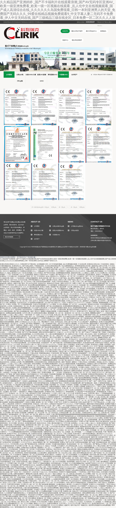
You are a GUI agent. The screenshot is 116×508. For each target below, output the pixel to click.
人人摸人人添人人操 (58, 393)
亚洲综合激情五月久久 (33, 407)
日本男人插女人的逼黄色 (66, 344)
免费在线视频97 (19, 474)
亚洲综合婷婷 (100, 491)
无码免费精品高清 (37, 357)
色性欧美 (24, 289)
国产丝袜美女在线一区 (74, 318)
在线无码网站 (59, 495)
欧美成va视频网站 (76, 390)
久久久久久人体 (45, 355)
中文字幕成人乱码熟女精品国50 (67, 421)
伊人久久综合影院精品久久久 (92, 435)
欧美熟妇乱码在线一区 (79, 498)
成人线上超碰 (4, 472)
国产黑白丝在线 (49, 273)
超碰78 (66, 505)
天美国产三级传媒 (91, 302)
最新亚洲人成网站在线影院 (73, 371)
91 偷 (76, 320)
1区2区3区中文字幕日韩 (33, 458)
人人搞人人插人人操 (43, 371)
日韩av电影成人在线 (10, 498)
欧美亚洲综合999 (98, 503)
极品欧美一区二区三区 (88, 358)
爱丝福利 (86, 371)
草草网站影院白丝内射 (82, 266)
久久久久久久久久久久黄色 (93, 418)
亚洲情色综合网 (109, 280)
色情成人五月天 (102, 362)
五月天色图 (13, 423)
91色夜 (81, 334)
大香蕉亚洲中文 (87, 413)
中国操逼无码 (39, 266)
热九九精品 (31, 491)
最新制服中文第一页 (84, 411)
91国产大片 (58, 402)
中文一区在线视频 (36, 428)
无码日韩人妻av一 (94, 393)
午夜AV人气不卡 (35, 290)
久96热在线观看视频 (24, 334)
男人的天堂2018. (77, 441)
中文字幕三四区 (101, 493)
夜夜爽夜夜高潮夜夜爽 (66, 381)
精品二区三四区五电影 (104, 369)
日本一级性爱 (88, 397)
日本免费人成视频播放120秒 (66, 411)
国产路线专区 (4, 281)
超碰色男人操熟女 (6, 283)
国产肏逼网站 (25, 386)
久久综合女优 (81, 348)
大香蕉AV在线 (95, 458)
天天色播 (13, 372)
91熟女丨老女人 (104, 468)
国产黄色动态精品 (38, 351)
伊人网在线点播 (37, 292)
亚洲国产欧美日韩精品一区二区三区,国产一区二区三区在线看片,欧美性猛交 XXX (38, 420)
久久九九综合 (108, 435)
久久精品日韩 (4, 278)
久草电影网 (79, 397)
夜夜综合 (4, 449)
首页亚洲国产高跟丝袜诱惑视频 (54, 435)
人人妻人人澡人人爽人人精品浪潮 (18, 364)
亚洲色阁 (98, 390)
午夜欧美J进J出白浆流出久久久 (10, 388)
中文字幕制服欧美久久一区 (13, 503)
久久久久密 (70, 393)
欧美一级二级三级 (31, 414)
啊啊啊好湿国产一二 (97, 313)
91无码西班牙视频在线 (35, 302)
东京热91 (37, 339)
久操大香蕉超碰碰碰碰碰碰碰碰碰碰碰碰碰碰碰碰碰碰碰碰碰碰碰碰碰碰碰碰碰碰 (79, 414)
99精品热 (46, 358)
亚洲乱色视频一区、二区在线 (52, 372)
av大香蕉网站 (105, 441)
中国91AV (12, 336)
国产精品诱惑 (56, 357)
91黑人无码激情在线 (34, 475)
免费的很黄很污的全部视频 (51, 456)
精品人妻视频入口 (35, 462)
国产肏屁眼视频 (35, 327)
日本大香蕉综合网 (91, 460)
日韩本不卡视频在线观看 (67, 472)
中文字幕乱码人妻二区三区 (24, 500)
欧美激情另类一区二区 (106, 437)
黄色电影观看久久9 (91, 428)
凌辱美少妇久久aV (77, 299)
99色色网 (15, 274)
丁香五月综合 (82, 362)
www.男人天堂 (66, 453)
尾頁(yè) (82, 207)
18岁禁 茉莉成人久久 (48, 318)
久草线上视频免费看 (7, 458)
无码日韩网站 (36, 364)
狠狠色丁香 (26, 390)
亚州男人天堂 (54, 500)
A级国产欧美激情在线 (14, 488)
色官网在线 (19, 453)
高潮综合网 (101, 299)
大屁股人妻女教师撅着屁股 (21, 308)
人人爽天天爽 (43, 297)
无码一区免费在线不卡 (101, 334)
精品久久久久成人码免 (66, 269)
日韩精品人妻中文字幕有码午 (97, 364)
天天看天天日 (109, 276)
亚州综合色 (59, 322)
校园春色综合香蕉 (24, 329)
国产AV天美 (70, 442)
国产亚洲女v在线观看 (19, 413)
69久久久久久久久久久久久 (61, 496)
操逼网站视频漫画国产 (16, 402)
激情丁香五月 (35, 311)
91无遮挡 (108, 289)
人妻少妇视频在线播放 (69, 475)
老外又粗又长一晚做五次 (79, 505)
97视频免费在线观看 (97, 357)
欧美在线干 (77, 434)
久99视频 (22, 456)
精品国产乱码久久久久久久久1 (54, 428)
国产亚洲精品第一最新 (89, 383)
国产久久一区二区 (90, 299)
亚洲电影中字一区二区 (91, 388)
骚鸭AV (74, 362)
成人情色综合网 (63, 407)
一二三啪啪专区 (56, 447)
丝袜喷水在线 (31, 439)
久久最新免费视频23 (19, 495)
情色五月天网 (43, 301)
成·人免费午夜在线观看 (44, 437)
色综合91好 (95, 451)
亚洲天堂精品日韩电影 (22, 357)
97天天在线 (91, 327)
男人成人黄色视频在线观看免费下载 (95, 283)
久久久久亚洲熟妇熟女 (49, 409)
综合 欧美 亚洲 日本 (16, 437)
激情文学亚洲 (64, 488)
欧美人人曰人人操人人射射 (12, 482)
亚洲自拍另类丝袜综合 (96, 374)
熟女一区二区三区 (91, 495)
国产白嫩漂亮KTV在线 (103, 339)
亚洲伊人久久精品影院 (96, 484)
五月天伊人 (63, 503)
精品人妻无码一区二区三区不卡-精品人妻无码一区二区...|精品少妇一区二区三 (44, 336)
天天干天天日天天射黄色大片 (105, 447)
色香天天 (71, 395)
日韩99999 (64, 481)
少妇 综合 (17, 355)
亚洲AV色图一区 (47, 339)
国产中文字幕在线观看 (30, 332)
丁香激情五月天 (82, 468)
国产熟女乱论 (82, 297)
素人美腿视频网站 (92, 465)
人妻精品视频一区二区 (33, 409)
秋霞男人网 (67, 491)
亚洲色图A (92, 362)
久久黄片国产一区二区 (49, 407)
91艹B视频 (65, 337)
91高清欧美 (100, 289)
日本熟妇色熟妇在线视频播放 (67, 418)
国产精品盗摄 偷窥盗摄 (47, 484)
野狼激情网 (70, 392)
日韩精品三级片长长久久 (72, 355)
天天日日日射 (22, 280)
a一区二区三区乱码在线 (87, 369)
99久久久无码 (75, 488)
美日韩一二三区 (59, 268)
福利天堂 (94, 437)
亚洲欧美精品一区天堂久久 (9, 323)
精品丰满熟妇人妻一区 (40, 442)
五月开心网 (26, 313)
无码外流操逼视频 (30, 453)
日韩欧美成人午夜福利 (16, 297)
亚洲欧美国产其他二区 (91, 315)
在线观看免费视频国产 (97, 285)
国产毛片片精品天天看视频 (67, 323)
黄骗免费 (48, 430)
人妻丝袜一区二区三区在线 (98, 268)
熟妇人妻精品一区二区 (60, 474)
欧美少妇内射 (43, 278)
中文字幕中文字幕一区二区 (24, 446)
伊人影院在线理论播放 (39, 313)
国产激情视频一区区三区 (71, 374)
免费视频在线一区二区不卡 (52, 434)
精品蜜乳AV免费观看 (43, 465)
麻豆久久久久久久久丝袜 (67, 467)
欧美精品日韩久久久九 (27, 406)
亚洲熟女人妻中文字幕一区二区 (58, 294)
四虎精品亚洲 (105, 309)
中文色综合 (41, 276)
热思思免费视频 (104, 481)
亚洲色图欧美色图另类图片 (73, 343)
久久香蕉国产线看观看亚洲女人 (15, 493)
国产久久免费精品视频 (43, 491)
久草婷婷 (33, 502)
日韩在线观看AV (45, 496)
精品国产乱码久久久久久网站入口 (32, 451)
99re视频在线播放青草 (50, 364)
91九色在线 (8, 385)
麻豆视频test (65, 292)
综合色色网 (26, 292)
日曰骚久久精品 (83, 367)
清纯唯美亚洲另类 (54, 362)
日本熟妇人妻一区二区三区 (81, 372)
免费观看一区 (32, 413)
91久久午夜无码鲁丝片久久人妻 (83, 350)
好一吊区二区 (13, 411)
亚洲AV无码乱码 (102, 423)
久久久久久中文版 (47, 315)
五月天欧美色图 (105, 451)
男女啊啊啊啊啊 (27, 362)
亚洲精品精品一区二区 (21, 306)
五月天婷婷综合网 (97, 287)
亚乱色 (98, 327)
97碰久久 (60, 332)
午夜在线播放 (39, 441)
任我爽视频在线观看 (63, 273)
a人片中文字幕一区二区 (72, 332)
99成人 (48, 365)
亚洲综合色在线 (36, 434)
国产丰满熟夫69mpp (25, 416)
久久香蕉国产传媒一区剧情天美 (49, 507)
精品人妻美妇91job (14, 273)
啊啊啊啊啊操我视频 (10, 475)
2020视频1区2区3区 (87, 385)
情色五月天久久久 (98, 372)
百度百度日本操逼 (13, 484)
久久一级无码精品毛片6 (18, 507)
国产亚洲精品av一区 (14, 390)
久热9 (64, 302)
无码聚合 (74, 329)
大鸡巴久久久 (95, 367)
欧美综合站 (110, 430)
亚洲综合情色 (16, 428)
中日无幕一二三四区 (25, 463)
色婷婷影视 (111, 386)
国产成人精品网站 (15, 418)
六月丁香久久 (107, 278)
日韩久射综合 (103, 353)
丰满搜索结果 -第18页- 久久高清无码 (65, 369)
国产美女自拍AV (76, 292)
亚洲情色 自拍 (49, 392)
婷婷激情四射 (53, 346)
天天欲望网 (109, 463)
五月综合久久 (73, 339)
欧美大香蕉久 (49, 454)
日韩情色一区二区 (66, 500)
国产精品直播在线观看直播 (51, 327)
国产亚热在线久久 (10, 399)
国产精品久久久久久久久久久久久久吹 (84, 337)
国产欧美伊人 (55, 341)
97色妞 (65, 463)
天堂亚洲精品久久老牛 (73, 435)
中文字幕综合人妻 (13, 502)
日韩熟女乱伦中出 (31, 269)
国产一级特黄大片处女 (49, 280)
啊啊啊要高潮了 (15, 381)
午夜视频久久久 (89, 395)
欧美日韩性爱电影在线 (41, 383)
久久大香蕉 (85, 313)
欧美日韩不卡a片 (98, 426)
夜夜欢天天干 (90, 386)
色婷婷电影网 (54, 442)
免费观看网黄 (36, 369)
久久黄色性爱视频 (10, 353)
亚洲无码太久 (16, 266)
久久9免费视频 (83, 454)
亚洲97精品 (85, 430)
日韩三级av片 (102, 482)
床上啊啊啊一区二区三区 (25, 486)
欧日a (70, 308)
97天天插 (67, 423)
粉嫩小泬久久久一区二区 (48, 348)
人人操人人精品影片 (105, 488)
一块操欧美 (110, 365)
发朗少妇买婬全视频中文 (47, 332)
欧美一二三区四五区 (17, 278)
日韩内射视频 (96, 406)
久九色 (9, 341)
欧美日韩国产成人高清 (91, 441)
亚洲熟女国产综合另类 (10, 406)
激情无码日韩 (75, 273)
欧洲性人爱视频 (79, 386)
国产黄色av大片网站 (100, 444)
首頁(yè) (95, 74)
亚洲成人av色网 (15, 362)
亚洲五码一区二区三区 (72, 313)
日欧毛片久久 (86, 503)
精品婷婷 (18, 309)
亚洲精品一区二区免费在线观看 (94, 292)
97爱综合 (92, 297)
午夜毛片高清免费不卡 (40, 304)
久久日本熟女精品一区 (39, 334)
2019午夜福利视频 (55, 264)
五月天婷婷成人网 (24, 434)
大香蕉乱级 (81, 274)
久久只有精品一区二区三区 (13, 320)
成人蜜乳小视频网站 (75, 278)
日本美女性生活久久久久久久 (99, 290)
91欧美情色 (105, 264)
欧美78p (3, 390)
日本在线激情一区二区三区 (81, 336)
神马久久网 (25, 502)
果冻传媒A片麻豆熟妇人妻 (23, 299)
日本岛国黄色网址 (106, 304)
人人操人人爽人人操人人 (87, 423)
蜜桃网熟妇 (94, 322)
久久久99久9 (74, 294)
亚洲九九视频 (30, 402)
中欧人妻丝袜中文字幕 (33, 393)
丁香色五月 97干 (8, 309)
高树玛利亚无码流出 (96, 477)
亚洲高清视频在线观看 (83, 379)
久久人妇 (49, 482)
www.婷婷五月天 (16, 287)
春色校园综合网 (97, 280)
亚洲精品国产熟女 (56, 383)
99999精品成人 (56, 463)
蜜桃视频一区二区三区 (56, 313)
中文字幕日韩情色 (51, 351)
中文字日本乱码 (42, 337)
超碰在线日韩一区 (54, 453)
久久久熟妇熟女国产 (51, 486)
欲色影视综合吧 (30, 423)
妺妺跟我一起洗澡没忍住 (18, 302)
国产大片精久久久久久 (68, 365)
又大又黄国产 (82, 486)
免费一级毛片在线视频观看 (12, 479)
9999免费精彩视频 (67, 397)
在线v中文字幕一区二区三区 (85, 462)
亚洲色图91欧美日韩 (28, 367)
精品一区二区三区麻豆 (89, 360)
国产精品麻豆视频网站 (78, 327)
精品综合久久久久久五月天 (76, 271)
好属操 (5, 411)
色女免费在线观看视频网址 (37, 285)
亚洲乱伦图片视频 (13, 290)
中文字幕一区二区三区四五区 (48, 413)
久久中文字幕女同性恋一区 (63, 425)
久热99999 (20, 430)
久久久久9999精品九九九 (43, 379)
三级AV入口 (84, 294)
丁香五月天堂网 (52, 467)
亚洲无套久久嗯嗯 (97, 344)
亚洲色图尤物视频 (55, 374)
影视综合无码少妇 (93, 264)
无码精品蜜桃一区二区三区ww (20, 281)
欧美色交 (73, 486)
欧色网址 (74, 423)
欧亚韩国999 (110, 456)
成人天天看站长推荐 (17, 409)
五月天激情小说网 (31, 295)
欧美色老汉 (110, 350)
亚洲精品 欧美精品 (100, 449)
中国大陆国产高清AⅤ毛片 (81, 451)
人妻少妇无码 (47, 369)
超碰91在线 (8, 425)
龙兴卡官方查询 (8, 327)
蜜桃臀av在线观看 (12, 456)
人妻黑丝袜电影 (82, 467)
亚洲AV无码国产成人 (107, 388)
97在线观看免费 (26, 304)
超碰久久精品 (28, 325)
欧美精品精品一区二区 (62, 441)
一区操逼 (108, 400)
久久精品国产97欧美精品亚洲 (85, 392)
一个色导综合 (81, 472)
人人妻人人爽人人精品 (15, 315)
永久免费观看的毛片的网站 (34, 430)
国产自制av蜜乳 (27, 266)
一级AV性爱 (28, 315)
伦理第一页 (16, 304)
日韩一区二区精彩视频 (17, 477)
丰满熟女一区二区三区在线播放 (66, 454)
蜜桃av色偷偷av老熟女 (85, 449)
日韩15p (38, 376)
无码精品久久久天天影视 (55, 489)
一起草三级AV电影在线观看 (47, 295)
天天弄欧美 (31, 468)
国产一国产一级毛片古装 (97, 381)
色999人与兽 (66, 350)
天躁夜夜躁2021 (99, 456)
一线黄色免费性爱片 (22, 327)
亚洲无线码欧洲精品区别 (85, 416)
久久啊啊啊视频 (98, 411)
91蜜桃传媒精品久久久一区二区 (44, 309)
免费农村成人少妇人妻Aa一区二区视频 (57, 432)
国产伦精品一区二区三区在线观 (95, 281)
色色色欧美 (19, 350)
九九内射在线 (13, 449)
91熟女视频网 (79, 495)
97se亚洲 (108, 378)
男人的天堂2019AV (27, 441)
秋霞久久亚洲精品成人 (67, 468)
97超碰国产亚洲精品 (106, 486)
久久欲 (54, 355)
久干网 (21, 407)
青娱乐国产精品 (94, 311)
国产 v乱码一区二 (16, 472)
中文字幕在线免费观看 (18, 343)
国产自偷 (92, 442)
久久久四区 (61, 460)
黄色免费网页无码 (88, 493)
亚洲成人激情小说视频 (69, 456)
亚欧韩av (87, 351)
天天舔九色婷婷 (69, 379)
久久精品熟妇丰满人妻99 (74, 460)
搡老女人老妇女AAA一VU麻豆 (44, 274)
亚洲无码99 (57, 299)
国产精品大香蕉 (50, 411)
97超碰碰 (105, 274)
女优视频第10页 (42, 264)
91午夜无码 (10, 285)
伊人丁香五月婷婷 (99, 446)
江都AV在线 (34, 353)
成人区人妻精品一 (28, 418)
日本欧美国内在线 (40, 362)
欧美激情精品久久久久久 (82, 500)
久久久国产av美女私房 (39, 308)
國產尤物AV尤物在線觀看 (95, 404)
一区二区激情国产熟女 (49, 323)
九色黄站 (6, 392)
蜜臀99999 (49, 378)
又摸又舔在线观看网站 (31, 488)
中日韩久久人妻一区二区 (29, 484)
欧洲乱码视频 (58, 379)
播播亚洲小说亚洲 (32, 474)
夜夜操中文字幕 (108, 470)
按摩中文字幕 (77, 496)
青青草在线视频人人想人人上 (27, 346)
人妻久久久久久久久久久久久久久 (34, 294)
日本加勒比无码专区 (43, 460)
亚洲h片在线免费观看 (106, 322)
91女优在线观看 (27, 479)
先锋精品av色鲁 (93, 498)
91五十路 (97, 425)
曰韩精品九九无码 (68, 341)
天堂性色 (16, 378)
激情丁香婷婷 (66, 362)
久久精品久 (80, 276)
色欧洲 (109, 381)
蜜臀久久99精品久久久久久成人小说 (27, 322)
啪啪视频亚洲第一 (58, 325)
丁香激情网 (79, 341)
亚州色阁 (84, 374)
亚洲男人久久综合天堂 (9, 397)
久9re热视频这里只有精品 (61, 470)
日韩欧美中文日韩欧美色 (39, 386)
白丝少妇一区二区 (106, 465)
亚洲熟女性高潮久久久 (28, 271)
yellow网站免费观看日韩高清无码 (83, 470)
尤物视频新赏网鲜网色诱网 (59, 358)
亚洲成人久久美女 (106, 498)
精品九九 (82, 329)
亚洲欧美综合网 (101, 348)
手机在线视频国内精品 (99, 407)
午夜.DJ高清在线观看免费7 (41, 281)
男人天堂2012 (110, 374)
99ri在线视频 (90, 289)
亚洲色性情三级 (31, 425)
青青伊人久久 (60, 376)
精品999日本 (41, 423)
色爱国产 (3, 364)
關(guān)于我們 (102, 74)
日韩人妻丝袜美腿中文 (55, 423)
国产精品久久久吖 (24, 372)
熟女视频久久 (32, 507)
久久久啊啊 (87, 474)
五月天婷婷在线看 (34, 343)
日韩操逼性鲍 (27, 404)
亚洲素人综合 (36, 372)
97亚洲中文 (83, 456)
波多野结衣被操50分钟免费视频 (99, 505)
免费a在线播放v (54, 386)
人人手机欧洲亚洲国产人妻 (42, 299)
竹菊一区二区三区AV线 (99, 474)
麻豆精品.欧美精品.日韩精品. (77, 309)
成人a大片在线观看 (59, 462)
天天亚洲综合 (53, 472)
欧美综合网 (56, 365)
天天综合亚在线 (83, 323)
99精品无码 (87, 496)
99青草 (34, 397)
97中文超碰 (87, 280)
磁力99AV (110, 281)
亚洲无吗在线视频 (81, 442)
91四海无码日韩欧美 (54, 388)
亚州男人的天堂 (8, 357)
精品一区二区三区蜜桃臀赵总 (101, 320)
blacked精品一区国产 (10, 329)
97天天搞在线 (83, 439)
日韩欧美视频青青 (31, 278)
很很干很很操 (4, 351)
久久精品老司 (65, 498)
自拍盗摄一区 (84, 285)
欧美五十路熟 (44, 287)
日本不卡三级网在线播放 (41, 463)
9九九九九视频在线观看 (67, 364)
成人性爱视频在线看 (70, 264)
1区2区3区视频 (27, 273)
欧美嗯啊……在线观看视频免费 (90, 409)
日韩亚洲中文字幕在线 (28, 264)
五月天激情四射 (102, 329)
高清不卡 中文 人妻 (82, 357)
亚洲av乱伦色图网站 (21, 470)
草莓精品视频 (10, 339)
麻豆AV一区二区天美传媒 (28, 378)
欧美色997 (27, 472)
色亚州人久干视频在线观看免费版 (45, 360)
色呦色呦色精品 (44, 353)
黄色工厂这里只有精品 (96, 467)
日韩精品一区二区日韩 (26, 449)
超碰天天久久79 (20, 491)
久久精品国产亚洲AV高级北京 (23, 385)
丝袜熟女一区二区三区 (67, 276)
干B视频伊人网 (100, 385)
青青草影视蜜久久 (34, 280)
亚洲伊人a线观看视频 (29, 381)
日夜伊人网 (62, 351)
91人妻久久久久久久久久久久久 (45, 344)
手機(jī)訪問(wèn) (99, 22)
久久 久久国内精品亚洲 (31, 287)
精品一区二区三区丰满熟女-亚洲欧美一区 (32, 498)
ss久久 (22, 274)
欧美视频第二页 (6, 454)
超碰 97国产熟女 (19, 283)
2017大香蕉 (69, 495)
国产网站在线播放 (12, 496)
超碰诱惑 (104, 399)
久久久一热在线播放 (85, 446)
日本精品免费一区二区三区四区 (70, 413)
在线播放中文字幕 (69, 399)
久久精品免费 (110, 479)
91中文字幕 (39, 486)
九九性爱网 (6, 413)
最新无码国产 (96, 336)
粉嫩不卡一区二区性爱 (77, 289)
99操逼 (111, 362)
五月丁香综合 (84, 458)
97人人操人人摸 (40, 467)
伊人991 (48, 357)
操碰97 (101, 428)
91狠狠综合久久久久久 (41, 416)
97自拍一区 (35, 390)
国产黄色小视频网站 (33, 323)
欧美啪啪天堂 (45, 505)
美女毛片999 (19, 458)
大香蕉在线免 (4, 439)
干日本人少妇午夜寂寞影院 (97, 308)
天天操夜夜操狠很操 (97, 269)
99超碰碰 (93, 301)
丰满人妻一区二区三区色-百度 (72, 388)
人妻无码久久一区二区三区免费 (57, 367)
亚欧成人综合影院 (75, 474)
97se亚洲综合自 (49, 421)
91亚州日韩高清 (22, 348)
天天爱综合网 (47, 268)
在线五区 (36, 404)
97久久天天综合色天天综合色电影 (33, 388)
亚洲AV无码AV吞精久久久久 (9, 264)
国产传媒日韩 (57, 343)
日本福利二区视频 (72, 385)
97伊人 (53, 460)
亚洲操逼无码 (92, 482)
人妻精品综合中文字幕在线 (63, 378)
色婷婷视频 (70, 462)
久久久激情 (79, 395)
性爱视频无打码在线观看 (99, 355)
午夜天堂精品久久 (33, 374)
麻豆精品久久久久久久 (104, 434)
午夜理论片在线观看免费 (72, 383)
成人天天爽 (20, 330)
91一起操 (36, 315)
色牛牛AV (13, 280)
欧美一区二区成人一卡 (45, 425)
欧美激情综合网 (88, 343)
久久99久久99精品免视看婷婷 (22, 395)
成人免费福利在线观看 (87, 339)
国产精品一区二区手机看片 (92, 278)
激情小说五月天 (65, 283)
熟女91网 (39, 468)
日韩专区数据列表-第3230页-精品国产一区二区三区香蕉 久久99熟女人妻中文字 (53, 400)
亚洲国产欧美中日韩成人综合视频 (37, 330)
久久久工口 (49, 441)
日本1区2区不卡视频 (13, 289)
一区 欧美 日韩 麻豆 (61, 339)
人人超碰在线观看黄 (58, 479)
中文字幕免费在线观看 (25, 489)
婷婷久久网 (62, 280)
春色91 (98, 274)
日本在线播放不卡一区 (76, 295)
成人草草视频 (63, 295)
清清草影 (70, 420)
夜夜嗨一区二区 (41, 402)
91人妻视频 (97, 502)
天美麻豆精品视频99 (59, 444)
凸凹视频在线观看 (36, 432)
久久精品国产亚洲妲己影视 (57, 308)
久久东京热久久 (90, 295)
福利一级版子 (10, 325)
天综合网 (29, 477)
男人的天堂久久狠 (27, 344)
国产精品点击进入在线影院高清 (70, 493)
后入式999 (101, 301)
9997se (98, 297)
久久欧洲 (109, 285)
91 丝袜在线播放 (10, 360)
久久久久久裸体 (34, 505)
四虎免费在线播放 (73, 426)
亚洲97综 (25, 428)
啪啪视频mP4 (14, 271)
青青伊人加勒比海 (53, 498)
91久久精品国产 (83, 322)
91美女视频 (100, 479)
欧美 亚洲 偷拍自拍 (102, 421)
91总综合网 (82, 264)
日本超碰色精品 (45, 325)
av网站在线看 (56, 475)
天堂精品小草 (27, 482)
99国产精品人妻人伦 (74, 280)
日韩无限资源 (6, 378)
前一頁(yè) (62, 207)
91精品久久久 (93, 486)
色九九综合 (88, 334)
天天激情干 (61, 446)
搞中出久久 (65, 299)
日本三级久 (44, 404)
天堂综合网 (55, 353)
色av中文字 (7, 428)
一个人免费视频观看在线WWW (18, 432)
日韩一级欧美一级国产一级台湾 (70, 346)
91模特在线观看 (62, 311)
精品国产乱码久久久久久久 (94, 463)
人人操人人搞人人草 (77, 281)
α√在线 (9, 306)
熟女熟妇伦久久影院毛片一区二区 (90, 475)
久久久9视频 (28, 503)
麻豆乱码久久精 (71, 376)
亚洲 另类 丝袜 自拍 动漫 (98, 454)
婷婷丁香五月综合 (94, 472)
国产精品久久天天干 (62, 390)
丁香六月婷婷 (67, 434)
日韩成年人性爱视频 (42, 500)
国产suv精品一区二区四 (70, 458)
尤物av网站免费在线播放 (94, 271)
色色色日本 (42, 283)
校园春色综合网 (85, 426)
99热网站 (99, 470)
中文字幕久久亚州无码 (99, 351)
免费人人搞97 (77, 283)
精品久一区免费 (50, 446)
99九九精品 (44, 374)
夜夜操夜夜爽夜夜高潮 (87, 479)
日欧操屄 (6, 372)
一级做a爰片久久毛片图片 (46, 271)
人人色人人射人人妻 (41, 426)
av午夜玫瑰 (96, 379)
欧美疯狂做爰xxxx (46, 399)
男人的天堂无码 (31, 283)
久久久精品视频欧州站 (76, 463)
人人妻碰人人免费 (87, 273)
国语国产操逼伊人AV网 (12, 451)
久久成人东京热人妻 (101, 397)
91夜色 (8, 304)
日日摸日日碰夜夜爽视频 (85, 447)
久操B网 (95, 481)
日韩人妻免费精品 (102, 462)
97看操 (50, 502)
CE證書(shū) (109, 74)
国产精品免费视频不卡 (32, 318)
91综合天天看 (57, 491)
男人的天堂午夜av (39, 482)
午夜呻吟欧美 (88, 318)
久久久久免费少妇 (101, 273)
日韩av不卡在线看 (15, 332)
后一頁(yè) (74, 207)
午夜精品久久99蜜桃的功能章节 (49, 397)
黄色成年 (15, 407)
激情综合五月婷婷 (53, 283)
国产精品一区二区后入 (97, 325)
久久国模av (65, 327)
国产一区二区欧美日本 (101, 413)
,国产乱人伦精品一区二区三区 (62, 430)
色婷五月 (75, 491)
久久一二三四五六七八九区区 (73, 502)
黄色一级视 (106, 390)
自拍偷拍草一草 (46, 343)
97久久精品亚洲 (29, 371)
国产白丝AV (22, 475)
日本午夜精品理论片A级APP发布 (77, 268)
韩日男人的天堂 (34, 470)
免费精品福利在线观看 (13, 313)
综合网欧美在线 (101, 442)
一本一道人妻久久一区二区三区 (48, 481)
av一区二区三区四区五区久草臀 (92, 400)
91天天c (77, 430)
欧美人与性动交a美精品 (60, 281)
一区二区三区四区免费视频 (49, 488)
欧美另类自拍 (27, 309)
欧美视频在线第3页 (17, 269)
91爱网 (17, 386)
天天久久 (73, 311)
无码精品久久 (60, 392)
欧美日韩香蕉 (4, 301)
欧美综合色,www (81, 393)
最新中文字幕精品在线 (98, 376)
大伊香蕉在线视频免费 (66, 290)
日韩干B (94, 500)
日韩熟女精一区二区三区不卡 (44, 477)
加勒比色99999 (55, 330)
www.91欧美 (74, 477)
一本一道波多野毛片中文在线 (72, 406)
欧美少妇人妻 (58, 315)
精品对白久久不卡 (82, 381)
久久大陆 (13, 416)
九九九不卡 (38, 421)
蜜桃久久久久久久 (40, 503)
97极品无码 (33, 481)
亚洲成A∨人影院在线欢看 (81, 437)
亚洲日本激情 (56, 465)
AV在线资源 (82, 304)
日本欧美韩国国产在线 (18, 439)
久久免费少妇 (12, 276)
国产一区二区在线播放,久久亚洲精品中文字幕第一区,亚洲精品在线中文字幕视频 (56, 316)
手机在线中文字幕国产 (35, 495)
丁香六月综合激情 (54, 337)
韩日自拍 (32, 337)
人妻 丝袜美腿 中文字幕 (89, 488)
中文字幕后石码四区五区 (11, 441)
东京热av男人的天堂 (52, 451)
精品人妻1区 (11, 489)
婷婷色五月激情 (83, 376)
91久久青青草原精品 (14, 292)
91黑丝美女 (46, 475)
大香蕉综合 (111, 332)
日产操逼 (9, 374)
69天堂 (106, 460)
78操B (104, 332)
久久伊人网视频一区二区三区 (67, 304)
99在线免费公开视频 (41, 385)
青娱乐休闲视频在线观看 (8, 481)
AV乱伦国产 (29, 467)
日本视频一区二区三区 (97, 430)
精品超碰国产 (82, 353)
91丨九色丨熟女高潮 (93, 399)
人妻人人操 (107, 475)
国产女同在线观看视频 (101, 318)
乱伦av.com (84, 325)
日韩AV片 (18, 404)
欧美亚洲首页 (90, 274)
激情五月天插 (72, 334)
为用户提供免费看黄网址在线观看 (86, 378)
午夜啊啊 (38, 358)
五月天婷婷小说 (66, 451)
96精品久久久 (39, 446)
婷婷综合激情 (49, 495)
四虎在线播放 (74, 358)
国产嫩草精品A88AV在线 (19, 316)
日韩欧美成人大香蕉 (16, 268)
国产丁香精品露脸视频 (31, 399)
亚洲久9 (101, 378)
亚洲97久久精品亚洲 (70, 402)
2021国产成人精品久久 (53, 302)
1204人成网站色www (7, 435)
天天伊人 (74, 439)
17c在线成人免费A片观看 (77, 330)
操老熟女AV (91, 348)
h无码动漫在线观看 (102, 395)
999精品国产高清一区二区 (27, 276)
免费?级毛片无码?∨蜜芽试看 (47, 269)
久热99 (60, 355)
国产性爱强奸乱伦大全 (27, 465)
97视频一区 (28, 320)
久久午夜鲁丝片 (21, 358)
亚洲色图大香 (22, 481)
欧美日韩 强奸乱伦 (9, 330)
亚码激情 (107, 344)
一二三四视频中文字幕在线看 (92, 432)
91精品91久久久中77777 (75, 302)
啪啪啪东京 (20, 435)
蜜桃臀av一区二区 (43, 447)
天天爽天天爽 (12, 463)
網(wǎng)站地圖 (91, 247)
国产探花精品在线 (31, 444)
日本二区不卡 (33, 301)
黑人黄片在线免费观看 (37, 306)
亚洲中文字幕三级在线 (87, 421)
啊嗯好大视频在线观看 (48, 311)
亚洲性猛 (41, 378)
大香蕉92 (3, 432)
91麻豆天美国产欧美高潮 (21, 341)
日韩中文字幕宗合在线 (49, 290)
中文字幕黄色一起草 (47, 390)
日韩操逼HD (67, 372)
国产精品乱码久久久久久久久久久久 (85, 489)
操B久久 (70, 386)
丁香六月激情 (101, 386)
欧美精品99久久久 (68, 357)
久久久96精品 (38, 273)
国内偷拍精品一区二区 (16, 414)
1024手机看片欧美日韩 (57, 426)
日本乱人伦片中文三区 (73, 301)
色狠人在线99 (102, 295)
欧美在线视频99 (23, 353)
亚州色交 (21, 423)
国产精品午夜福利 (19, 374)
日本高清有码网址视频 (57, 301)
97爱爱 (50, 402)
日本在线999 (13, 379)
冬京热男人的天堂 (25, 397)
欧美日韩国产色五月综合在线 (60, 329)
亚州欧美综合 (9, 386)
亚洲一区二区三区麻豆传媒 (41, 341)
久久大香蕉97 (60, 271)
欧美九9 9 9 (111, 299)
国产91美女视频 (8, 491)
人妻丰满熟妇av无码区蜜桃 (59, 297)
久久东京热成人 (16, 294)
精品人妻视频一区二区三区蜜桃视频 (31, 411)
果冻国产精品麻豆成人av (67, 416)
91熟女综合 (88, 444)
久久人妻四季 (47, 458)
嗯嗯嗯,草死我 (103, 337)
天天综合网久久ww (17, 444)
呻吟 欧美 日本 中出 (72, 325)
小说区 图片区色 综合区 (52, 292)
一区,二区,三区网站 (9, 348)
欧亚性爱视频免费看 (62, 477)
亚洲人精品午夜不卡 (85, 402)
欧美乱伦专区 (12, 434)
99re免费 (10, 350)
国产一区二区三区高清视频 (94, 276)
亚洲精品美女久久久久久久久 (68, 285)
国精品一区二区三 (45, 474)
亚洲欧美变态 (40, 406)
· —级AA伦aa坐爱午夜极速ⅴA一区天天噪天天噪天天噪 (42, 350)
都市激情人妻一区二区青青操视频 (86, 420)
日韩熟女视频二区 (81, 290)
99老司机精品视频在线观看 (24, 376)
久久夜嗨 (53, 304)
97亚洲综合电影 (18, 425)
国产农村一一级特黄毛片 (92, 341)
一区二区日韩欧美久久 (23, 369)
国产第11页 (79, 269)
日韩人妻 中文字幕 (70, 322)
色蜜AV (63, 386)
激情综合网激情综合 (96, 439)
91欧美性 (91, 330)
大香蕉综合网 (86, 481)
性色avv (78, 360)
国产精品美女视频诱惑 (51, 468)
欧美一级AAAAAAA (39, 320)
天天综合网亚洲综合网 (52, 266)
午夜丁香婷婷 (107, 432)
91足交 (36, 325)
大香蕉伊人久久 (87, 346)
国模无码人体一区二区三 (81, 287)
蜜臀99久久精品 (44, 414)
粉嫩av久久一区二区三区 (18, 301)
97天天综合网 (88, 390)
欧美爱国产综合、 (48, 376)
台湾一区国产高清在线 (19, 462)
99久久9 (6, 271)
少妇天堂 (35, 472)
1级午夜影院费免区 (88, 434)
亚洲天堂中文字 (82, 311)
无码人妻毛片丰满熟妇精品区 (76, 482)
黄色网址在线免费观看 (93, 316)
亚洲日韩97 (58, 399)
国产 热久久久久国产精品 (58, 278)
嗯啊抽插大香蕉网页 (84, 365)
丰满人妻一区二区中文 (19, 505)
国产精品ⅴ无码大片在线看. (33, 268)
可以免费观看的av (67, 266)
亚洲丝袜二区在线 (44, 444)
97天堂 (32, 460)
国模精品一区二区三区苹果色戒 (33, 454)
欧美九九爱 (63, 395)
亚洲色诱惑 (29, 274)
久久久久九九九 (26, 442)
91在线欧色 (17, 454)
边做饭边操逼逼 (42, 439)
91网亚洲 (28, 435)
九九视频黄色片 (52, 395)
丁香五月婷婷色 (27, 426)
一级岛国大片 (46, 462)
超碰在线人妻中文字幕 (99, 266)
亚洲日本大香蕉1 (94, 309)
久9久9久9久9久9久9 (26, 379)
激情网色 (19, 325)
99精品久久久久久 (98, 365)
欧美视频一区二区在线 (57, 385)
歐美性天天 (58, 502)
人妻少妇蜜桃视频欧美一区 (57, 334)
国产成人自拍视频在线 (54, 306)
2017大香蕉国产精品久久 (66, 348)
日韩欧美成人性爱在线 (28, 447)
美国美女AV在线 (93, 304)
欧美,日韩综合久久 (52, 276)
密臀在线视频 (42, 346)
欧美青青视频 (90, 329)
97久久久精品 (93, 468)
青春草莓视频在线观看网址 (104, 416)
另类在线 (65, 330)
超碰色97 (86, 301)
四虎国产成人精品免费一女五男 (61, 287)
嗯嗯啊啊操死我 (57, 371)
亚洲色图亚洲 (101, 392)
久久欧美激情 (52, 285)
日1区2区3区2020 (31, 297)
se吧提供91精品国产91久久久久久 (61, 404)
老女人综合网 (37, 435)
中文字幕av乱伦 (17, 371)
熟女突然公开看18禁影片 (70, 465)
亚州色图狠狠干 (29, 437)
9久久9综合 (106, 316)
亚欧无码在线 (71, 449)
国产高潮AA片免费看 (7, 376)
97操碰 (86, 269)
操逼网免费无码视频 (80, 308)
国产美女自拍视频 (105, 420)
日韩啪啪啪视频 (107, 393)
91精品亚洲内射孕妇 (16, 318)
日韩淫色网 (69, 428)
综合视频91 (16, 442)
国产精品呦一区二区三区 (68, 353)
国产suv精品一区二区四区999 (59, 439)
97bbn (12, 358)
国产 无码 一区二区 (69, 447)
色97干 (100, 460)
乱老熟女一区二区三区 (16, 393)
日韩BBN (68, 489)
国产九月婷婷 (107, 297)
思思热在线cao (64, 486)
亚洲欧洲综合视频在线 (55, 320)
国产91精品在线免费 (17, 400)
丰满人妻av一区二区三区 (40, 329)
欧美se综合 (46, 393)
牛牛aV (20, 399)
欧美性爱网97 (100, 350)
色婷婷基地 (54, 416)
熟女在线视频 (34, 348)
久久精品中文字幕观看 (42, 479)
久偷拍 (80, 418)
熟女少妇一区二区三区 (7, 486)
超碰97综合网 (66, 437)
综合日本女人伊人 (60, 449)
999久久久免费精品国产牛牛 (48, 381)
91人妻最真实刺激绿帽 (75, 351)
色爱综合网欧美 (52, 503)
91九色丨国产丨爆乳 (53, 406)
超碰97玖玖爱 (106, 379)
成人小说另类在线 (103, 306)
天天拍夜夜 (4, 418)
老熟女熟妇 (73, 297)
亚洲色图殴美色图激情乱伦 (72, 306)
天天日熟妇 (52, 418)
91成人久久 (43, 472)
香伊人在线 (23, 496)
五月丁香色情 (98, 346)
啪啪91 (6, 420)
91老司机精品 (40, 449)
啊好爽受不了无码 (48, 322)
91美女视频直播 (41, 418)
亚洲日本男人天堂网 (83, 344)
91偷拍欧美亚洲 (8, 446)
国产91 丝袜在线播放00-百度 (10, 367)
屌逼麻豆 (31, 358)
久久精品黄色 (79, 428)
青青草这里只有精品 (102, 343)
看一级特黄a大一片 (89, 306)
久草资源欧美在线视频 (87, 491)
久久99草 (17, 344)
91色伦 (22, 323)
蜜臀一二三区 (61, 318)
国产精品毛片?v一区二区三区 (66, 274)
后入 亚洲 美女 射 (21, 285)
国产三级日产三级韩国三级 (91, 332)
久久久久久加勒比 (57, 505)
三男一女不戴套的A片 (60, 289)
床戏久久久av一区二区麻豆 (83, 425)
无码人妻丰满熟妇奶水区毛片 (83, 453)
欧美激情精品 (81, 364)
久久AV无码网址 (59, 482)
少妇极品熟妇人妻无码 (63, 484)
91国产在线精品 (80, 404)
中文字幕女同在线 (40, 395)
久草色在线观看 (46, 470)
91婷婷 (82, 465)
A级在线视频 (33, 289)
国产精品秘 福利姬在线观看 (48, 493)
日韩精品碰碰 (105, 367)
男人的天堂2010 (75, 481)
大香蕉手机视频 (20, 468)
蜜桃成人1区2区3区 (45, 289)
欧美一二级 (102, 500)
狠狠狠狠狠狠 (103, 302)
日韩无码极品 (41, 367)
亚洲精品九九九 (33, 496)
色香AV (62, 442)
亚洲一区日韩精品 (72, 479)
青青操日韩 (87, 406)
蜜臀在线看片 (94, 323)
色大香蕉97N (68, 320)
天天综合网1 (93, 353)
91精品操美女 (20, 365)
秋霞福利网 (25, 290)
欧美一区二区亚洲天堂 (25, 360)
